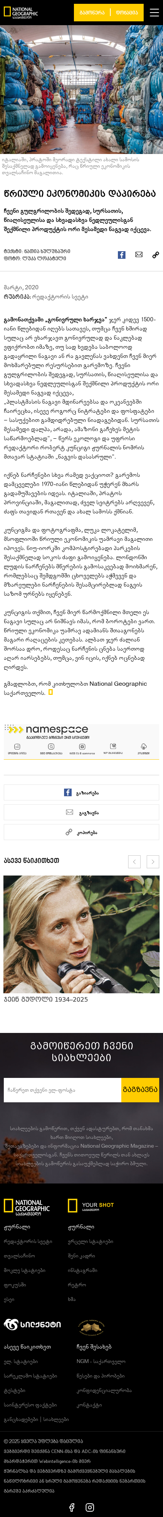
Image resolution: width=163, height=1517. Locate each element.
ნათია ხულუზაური (47, 252)
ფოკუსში (15, 1284)
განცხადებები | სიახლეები (36, 1419)
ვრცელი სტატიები (90, 1241)
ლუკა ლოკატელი (44, 259)
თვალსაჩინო (19, 1255)
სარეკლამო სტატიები (30, 1376)
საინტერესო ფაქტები (30, 1405)
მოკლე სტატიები (24, 1270)
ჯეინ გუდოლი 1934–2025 (46, 999)
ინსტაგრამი (82, 1270)
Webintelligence (55, 1461)
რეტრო (77, 1284)
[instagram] (90, 1507)
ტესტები (14, 1390)
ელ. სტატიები (21, 1361)
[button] (154, 12)
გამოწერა (92, 13)
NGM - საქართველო (101, 1361)
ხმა (72, 1299)
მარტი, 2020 (21, 287)
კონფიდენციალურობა (104, 1390)
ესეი (9, 1299)
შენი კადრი (81, 1255)
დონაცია (127, 13)
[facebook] (71, 1507)
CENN (57, 1451)
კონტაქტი (89, 1405)
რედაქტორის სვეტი (60, 296)
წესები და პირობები (101, 1376)
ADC (86, 1451)
